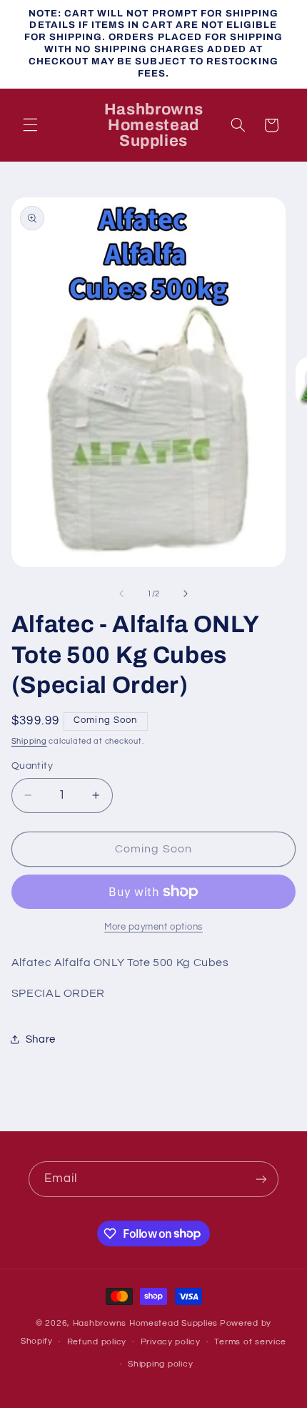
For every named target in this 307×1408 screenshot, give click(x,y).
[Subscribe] (261, 1178)
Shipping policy (160, 1364)
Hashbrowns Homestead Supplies (145, 1323)
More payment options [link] (153, 927)
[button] (30, 125)
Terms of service (250, 1342)
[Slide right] (185, 593)
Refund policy (97, 1342)
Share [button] (41, 1039)
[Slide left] (121, 593)
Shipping (29, 741)
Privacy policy (171, 1342)
